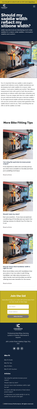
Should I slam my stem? (11, 382)
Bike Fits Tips (8, 363)
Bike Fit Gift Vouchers (10, 369)
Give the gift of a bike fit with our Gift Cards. (18, 2)
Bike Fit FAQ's (8, 366)
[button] (34, 6)
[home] (4, 6)
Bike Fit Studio (8, 360)
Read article (7, 175)
